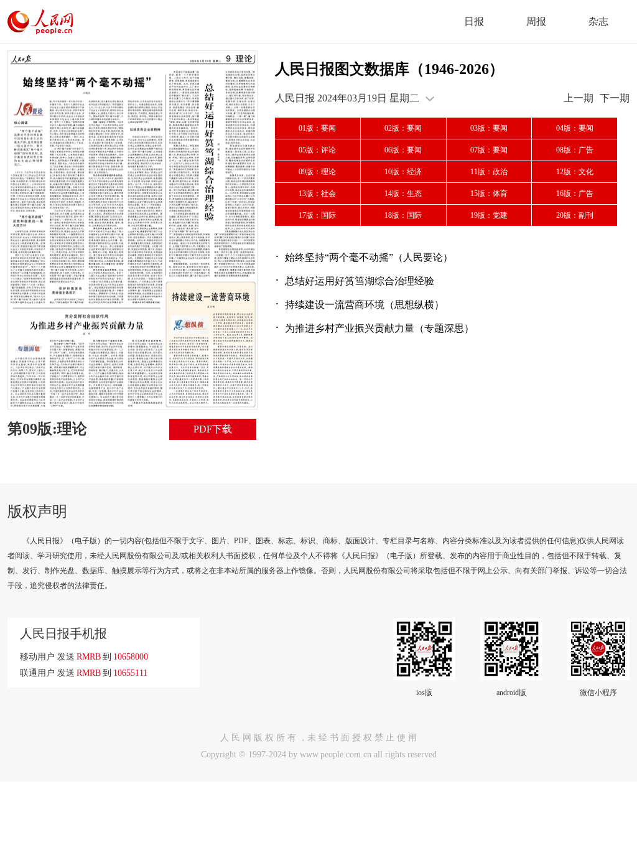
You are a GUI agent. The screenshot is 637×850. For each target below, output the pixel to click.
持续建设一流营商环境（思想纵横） (364, 304)
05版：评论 (317, 150)
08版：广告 (574, 150)
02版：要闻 (403, 128)
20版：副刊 (574, 215)
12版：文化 (574, 171)
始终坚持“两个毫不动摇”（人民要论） (369, 257)
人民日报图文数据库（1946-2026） (389, 69)
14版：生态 (403, 193)
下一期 (615, 98)
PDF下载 (212, 429)
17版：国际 (317, 215)
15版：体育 (489, 193)
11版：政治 (489, 171)
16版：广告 (574, 193)
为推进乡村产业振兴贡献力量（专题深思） (379, 328)
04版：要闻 (574, 128)
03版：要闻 (489, 128)
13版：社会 (317, 193)
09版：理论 (317, 171)
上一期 (578, 98)
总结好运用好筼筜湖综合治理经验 (359, 281)
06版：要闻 (403, 150)
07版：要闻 (489, 150)
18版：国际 (403, 215)
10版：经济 (403, 171)
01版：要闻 (317, 128)
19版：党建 (489, 215)
